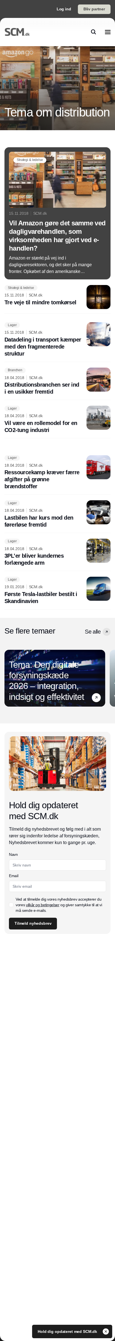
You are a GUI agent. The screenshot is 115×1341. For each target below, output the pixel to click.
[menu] (108, 31)
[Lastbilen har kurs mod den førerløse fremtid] (57, 514)
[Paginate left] (9, 678)
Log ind (64, 9)
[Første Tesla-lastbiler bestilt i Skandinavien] (57, 591)
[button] (107, 632)
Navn (13, 854)
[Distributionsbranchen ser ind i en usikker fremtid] (57, 382)
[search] (93, 31)
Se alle (92, 632)
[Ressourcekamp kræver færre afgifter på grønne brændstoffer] (57, 472)
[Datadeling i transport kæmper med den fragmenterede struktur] (57, 339)
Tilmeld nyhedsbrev (33, 923)
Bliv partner (94, 9)
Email (13, 875)
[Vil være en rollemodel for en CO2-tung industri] (57, 420)
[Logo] (17, 32)
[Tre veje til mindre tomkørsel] (57, 297)
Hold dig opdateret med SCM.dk (68, 1331)
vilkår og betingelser (42, 905)
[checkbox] (11, 905)
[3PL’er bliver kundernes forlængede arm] (57, 553)
